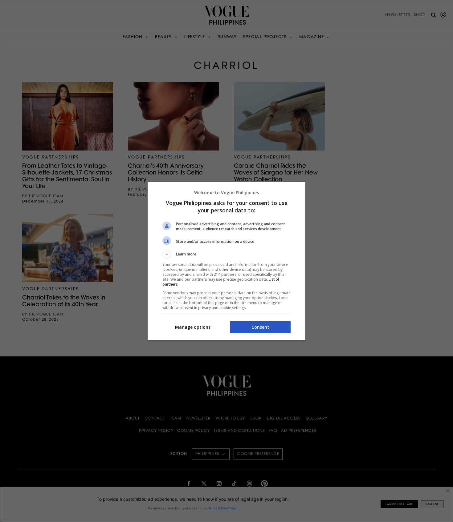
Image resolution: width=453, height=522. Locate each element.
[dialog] (226, 261)
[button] (226, 254)
